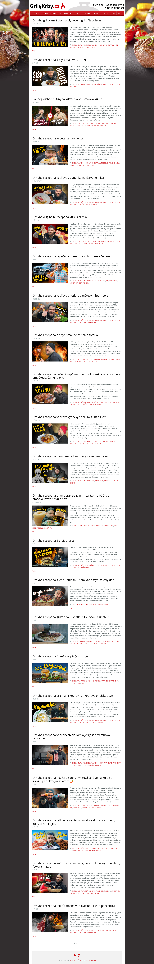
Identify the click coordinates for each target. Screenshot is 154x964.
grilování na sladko (91, 848)
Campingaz (75, 526)
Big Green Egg (109, 13)
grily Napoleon (104, 84)
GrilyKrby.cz (72, 960)
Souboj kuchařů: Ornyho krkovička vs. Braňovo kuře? (67, 99)
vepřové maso (82, 204)
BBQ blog (36, 13)
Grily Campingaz (66, 13)
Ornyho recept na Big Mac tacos (53, 540)
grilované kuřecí (84, 242)
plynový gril (82, 322)
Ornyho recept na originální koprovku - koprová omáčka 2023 (72, 696)
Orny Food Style (80, 47)
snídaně (106, 604)
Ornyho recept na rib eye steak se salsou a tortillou (66, 335)
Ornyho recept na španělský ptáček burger (60, 656)
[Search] (79, 956)
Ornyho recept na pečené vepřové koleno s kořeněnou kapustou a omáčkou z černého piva (76, 375)
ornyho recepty (89, 47)
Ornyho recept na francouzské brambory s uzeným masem (71, 456)
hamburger (83, 681)
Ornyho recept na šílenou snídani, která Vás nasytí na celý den (73, 580)
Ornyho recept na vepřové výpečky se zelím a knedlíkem (69, 417)
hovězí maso (112, 360)
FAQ (119, 13)
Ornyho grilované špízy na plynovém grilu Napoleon (66, 20)
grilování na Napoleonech (93, 45)
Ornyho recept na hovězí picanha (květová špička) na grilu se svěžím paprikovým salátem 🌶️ (72, 779)
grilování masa (81, 45)
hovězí (89, 681)
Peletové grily (49, 13)
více (33, 51)
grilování (74, 45)
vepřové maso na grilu (101, 126)
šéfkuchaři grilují (48, 528)
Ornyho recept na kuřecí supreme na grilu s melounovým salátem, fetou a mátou (76, 864)
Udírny (96, 13)
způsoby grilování (101, 644)
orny (74, 47)
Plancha (116, 526)
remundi (87, 567)
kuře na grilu (106, 124)
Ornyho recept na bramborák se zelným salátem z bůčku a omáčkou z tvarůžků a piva (70, 497)
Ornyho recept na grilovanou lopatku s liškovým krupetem (71, 617)
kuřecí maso (114, 124)
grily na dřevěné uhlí (91, 565)
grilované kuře (76, 124)
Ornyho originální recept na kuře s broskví (60, 217)
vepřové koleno (86, 404)
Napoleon (111, 163)
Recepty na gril (83, 13)
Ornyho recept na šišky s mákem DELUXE (59, 60)
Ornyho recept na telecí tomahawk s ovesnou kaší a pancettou (73, 906)
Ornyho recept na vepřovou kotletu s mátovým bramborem (71, 295)
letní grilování (104, 163)
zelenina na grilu (89, 165)
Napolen (72, 126)
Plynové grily (82, 722)
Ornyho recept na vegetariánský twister (58, 138)
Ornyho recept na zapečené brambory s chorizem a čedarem (72, 256)
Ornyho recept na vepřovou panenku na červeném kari (68, 178)
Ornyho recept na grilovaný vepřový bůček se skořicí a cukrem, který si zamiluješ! (73, 822)
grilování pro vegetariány (107, 45)
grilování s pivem (96, 402)
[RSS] (75, 956)
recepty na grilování (97, 244)
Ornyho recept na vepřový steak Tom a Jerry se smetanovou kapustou (72, 736)
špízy (95, 47)
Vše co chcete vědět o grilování (87, 960)
